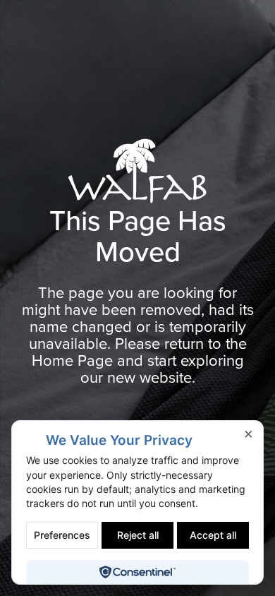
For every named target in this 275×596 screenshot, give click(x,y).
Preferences (62, 535)
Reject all (138, 535)
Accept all (213, 535)
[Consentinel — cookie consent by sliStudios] (137, 572)
